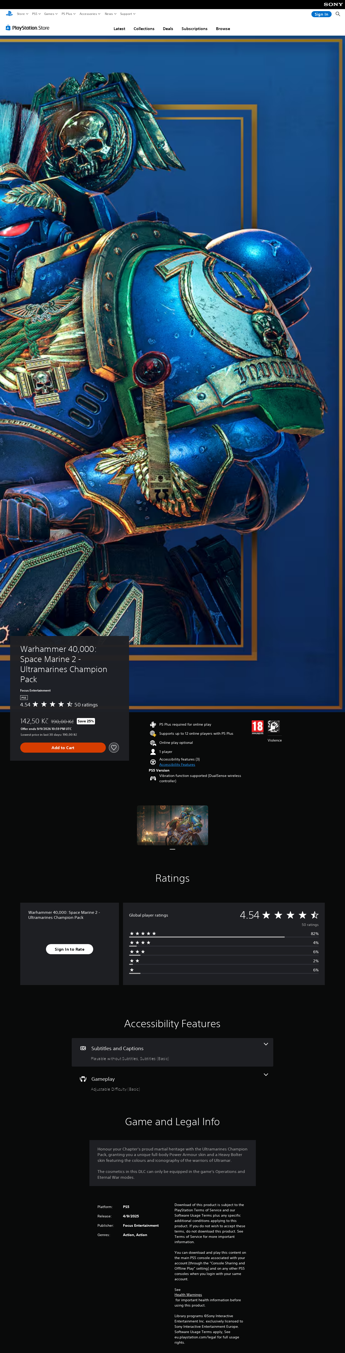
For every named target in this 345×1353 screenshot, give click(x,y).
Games (49, 14)
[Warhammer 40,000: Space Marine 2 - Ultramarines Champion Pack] (172, 825)
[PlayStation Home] (9, 14)
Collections (144, 28)
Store (21, 14)
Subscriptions (195, 28)
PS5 (34, 14)
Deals (168, 28)
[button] (177, 764)
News (109, 14)
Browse (223, 28)
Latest (119, 28)
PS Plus (67, 14)
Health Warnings (188, 1294)
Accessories (88, 14)
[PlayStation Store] (29, 27)
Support (126, 14)
